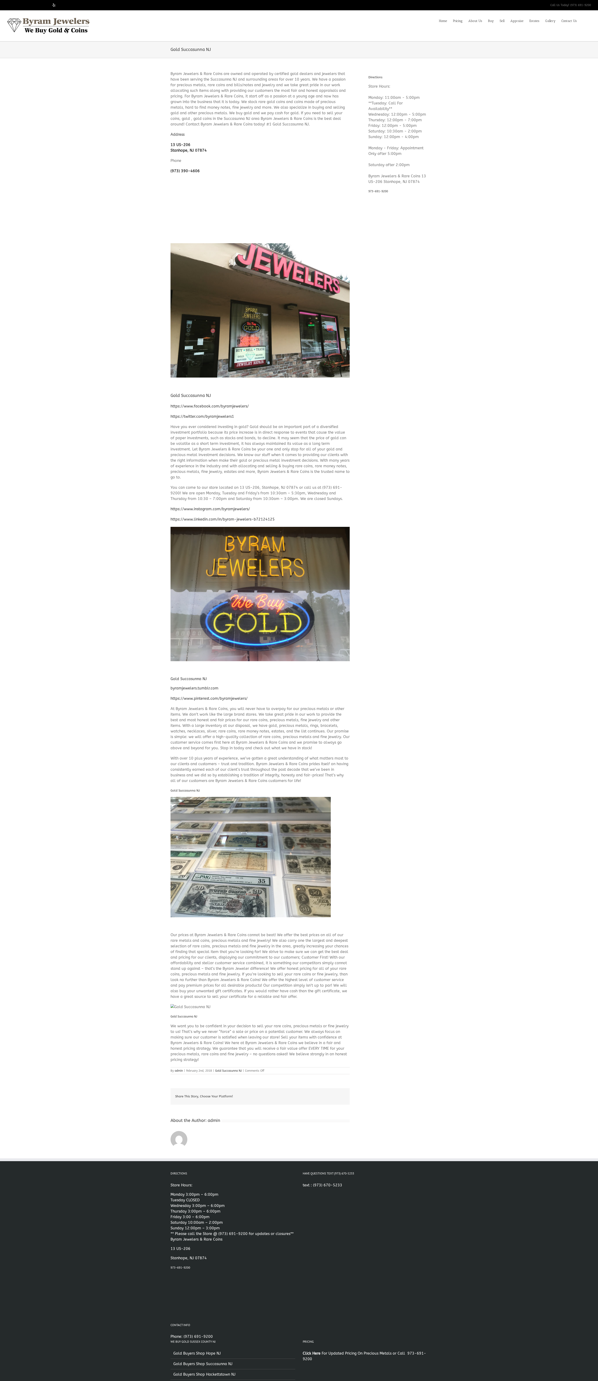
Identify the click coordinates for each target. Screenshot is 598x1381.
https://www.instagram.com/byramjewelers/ (210, 509)
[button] (584, 21)
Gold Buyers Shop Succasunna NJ (202, 1364)
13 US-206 (180, 145)
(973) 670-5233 (327, 1185)
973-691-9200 (378, 191)
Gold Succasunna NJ (228, 1070)
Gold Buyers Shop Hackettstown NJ (204, 1374)
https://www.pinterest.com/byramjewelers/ (209, 698)
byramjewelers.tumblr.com (194, 688)
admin (179, 1070)
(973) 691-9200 (233, 1233)
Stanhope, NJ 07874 (189, 150)
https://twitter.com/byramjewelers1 (202, 416)
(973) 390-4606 (185, 171)
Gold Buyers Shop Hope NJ (197, 1353)
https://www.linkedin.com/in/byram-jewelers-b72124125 (223, 519)
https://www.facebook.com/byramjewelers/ (210, 406)
